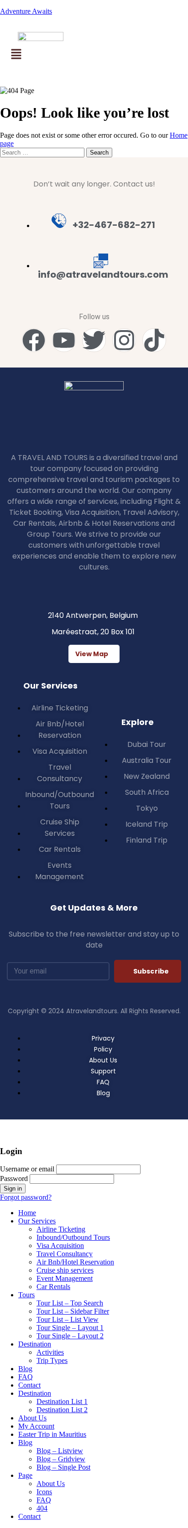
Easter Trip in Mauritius (52, 1434)
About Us (32, 1418)
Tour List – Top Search (70, 1303)
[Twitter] (94, 340)
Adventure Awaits (26, 11)
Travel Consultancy (65, 1254)
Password (14, 1178)
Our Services (37, 1221)
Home (27, 1213)
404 (42, 1508)
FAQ (25, 1377)
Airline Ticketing (61, 1229)
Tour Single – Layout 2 (70, 1336)
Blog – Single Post (63, 1467)
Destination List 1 (62, 1401)
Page (25, 1475)
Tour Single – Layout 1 (70, 1327)
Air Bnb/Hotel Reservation (75, 1262)
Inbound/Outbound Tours (73, 1237)
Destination (34, 1344)
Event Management (65, 1278)
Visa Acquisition (60, 1245)
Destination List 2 (62, 1410)
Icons (44, 1492)
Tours (26, 1295)
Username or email (27, 1169)
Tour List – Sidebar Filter (73, 1311)
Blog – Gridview (61, 1459)
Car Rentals (53, 1286)
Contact (29, 1385)
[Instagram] (124, 340)
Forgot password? (26, 1197)
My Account (36, 1426)
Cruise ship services (65, 1270)
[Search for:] (43, 152)
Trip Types (52, 1360)
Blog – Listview (60, 1451)
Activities (50, 1352)
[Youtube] (64, 340)
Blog (25, 1369)
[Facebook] (34, 340)
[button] (16, 55)
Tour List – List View (68, 1319)
